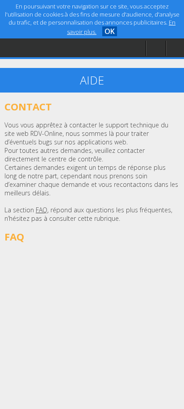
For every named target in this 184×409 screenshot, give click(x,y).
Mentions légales (42, 65)
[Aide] (156, 48)
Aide (24, 47)
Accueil (28, 29)
